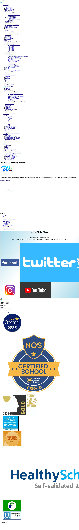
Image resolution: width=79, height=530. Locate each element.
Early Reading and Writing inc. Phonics (15, 70)
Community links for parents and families (16, 96)
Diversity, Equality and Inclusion (11, 23)
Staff (6, 28)
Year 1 (9, 119)
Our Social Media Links (10, 10)
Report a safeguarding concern (11, 136)
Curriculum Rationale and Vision (11, 41)
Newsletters (7, 89)
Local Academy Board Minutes (14, 15)
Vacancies (7, 148)
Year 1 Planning (11, 46)
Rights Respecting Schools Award (12, 25)
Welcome (7, 6)
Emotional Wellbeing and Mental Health (13, 153)
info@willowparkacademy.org (6, 307)
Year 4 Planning (11, 49)
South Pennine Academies (10, 17)
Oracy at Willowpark (12, 71)
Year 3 (9, 121)
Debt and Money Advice (13, 97)
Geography (7, 78)
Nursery (9, 117)
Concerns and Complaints (10, 149)
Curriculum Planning (9, 44)
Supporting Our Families (10, 159)
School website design (4, 312)
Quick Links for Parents (12, 92)
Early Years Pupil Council (10, 128)
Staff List (9, 29)
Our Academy (5, 5)
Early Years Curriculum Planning (14, 45)
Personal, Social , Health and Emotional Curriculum (18, 56)
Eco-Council (7, 129)
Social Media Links (9, 110)
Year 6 (9, 125)
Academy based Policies (12, 33)
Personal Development (9, 54)
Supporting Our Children (10, 157)
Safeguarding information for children (12, 138)
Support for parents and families (11, 91)
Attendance (7, 88)
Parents (4, 87)
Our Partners (10, 20)
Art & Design (8, 82)
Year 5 (9, 124)
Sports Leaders (8, 131)
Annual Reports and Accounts (14, 19)
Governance (7, 11)
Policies (6, 30)
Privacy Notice (11, 31)
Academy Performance (9, 38)
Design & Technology (9, 84)
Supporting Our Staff (9, 158)
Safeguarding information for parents (12, 137)
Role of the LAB (11, 12)
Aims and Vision (8, 8)
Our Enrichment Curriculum (10, 52)
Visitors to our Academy (10, 150)
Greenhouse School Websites (16, 312)
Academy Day (8, 35)
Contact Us (5, 144)
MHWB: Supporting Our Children (14, 65)
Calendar (4, 143)
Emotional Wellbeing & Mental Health (10, 151)
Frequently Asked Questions (10, 112)
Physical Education (9, 85)
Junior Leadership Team (12, 64)
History (6, 77)
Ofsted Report (8, 39)
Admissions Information (10, 22)
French (6, 79)
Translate (12, 191)
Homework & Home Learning (11, 109)
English (6, 69)
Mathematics (7, 72)
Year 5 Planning (11, 50)
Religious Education (9, 86)
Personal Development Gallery (14, 66)
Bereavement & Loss (9, 155)
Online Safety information (13, 95)
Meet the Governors (12, 13)
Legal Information (7, 309)
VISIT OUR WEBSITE (5, 180)
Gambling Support (11, 100)
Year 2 (9, 120)
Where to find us (8, 7)
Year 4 (9, 122)
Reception (10, 118)
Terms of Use (8, 145)
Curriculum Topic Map (9, 42)
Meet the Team (8, 135)
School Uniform (8, 107)
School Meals (8, 108)
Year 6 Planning (11, 51)
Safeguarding (5, 134)
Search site (2, 522)
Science (6, 80)
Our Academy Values (9, 9)
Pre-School (10, 116)
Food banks (10, 99)
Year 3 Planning (11, 48)
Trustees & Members (12, 16)
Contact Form (8, 147)
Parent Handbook (8, 106)
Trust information (11, 18)
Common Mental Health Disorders (12, 156)
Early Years (7, 68)
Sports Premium (8, 37)
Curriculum (5, 40)
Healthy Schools (8, 26)
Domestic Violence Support (13, 98)
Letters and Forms (8, 90)
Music (6, 81)
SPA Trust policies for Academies (14, 32)
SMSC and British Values (13, 61)
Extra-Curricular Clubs (12, 62)
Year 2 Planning (11, 47)
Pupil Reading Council (9, 130)
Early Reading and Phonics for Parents (15, 94)
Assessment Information (10, 67)
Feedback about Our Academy (11, 27)
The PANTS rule (11, 102)
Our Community (6, 114)
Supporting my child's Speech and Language (16, 101)
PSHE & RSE (8, 74)
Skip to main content (4, 1)
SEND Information (9, 21)
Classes (6, 115)
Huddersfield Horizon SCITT (11, 126)
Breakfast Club (8, 105)
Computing (7, 76)
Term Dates (7, 111)
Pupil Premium (8, 36)
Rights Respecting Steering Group (12, 133)
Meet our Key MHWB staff (10, 154)
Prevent (6, 140)
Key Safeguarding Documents (11, 141)
